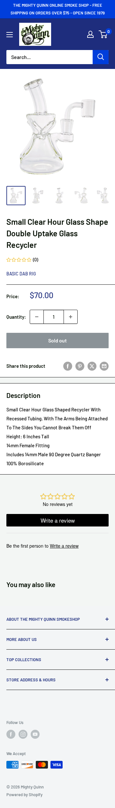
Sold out (57, 340)
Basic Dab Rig (21, 273)
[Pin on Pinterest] (79, 366)
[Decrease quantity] (36, 317)
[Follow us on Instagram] (23, 734)
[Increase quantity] (70, 317)
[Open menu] (9, 34)
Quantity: (16, 317)
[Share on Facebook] (67, 366)
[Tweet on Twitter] (92, 366)
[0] (103, 34)
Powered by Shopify (24, 794)
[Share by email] (104, 366)
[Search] (101, 57)
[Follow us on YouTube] (35, 734)
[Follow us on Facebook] (10, 734)
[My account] (90, 34)
